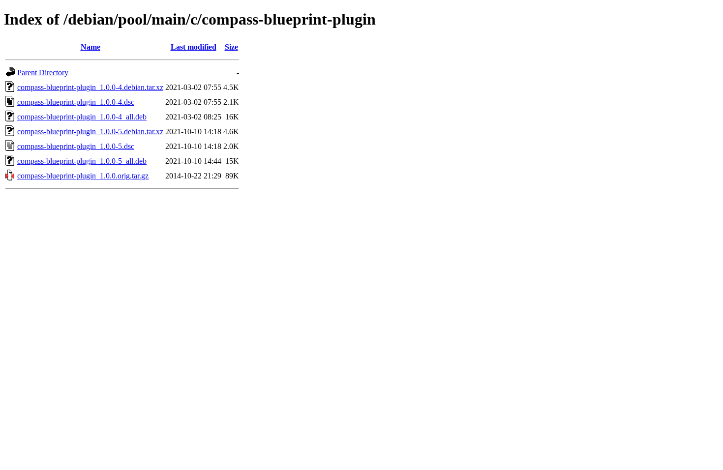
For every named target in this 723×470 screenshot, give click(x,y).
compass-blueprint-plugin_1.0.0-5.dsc (75, 146)
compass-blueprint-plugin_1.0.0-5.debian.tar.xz (90, 131)
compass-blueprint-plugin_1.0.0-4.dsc (75, 102)
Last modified (193, 47)
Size (231, 47)
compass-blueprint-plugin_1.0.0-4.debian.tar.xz (90, 87)
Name (90, 47)
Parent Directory (42, 72)
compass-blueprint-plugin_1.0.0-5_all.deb (82, 161)
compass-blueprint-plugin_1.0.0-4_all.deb (82, 117)
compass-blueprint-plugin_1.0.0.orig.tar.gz (83, 176)
